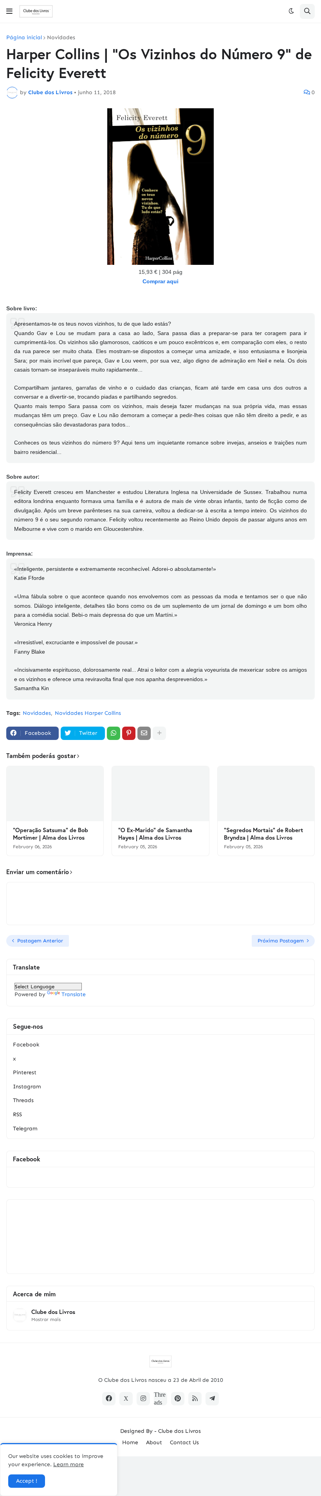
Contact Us (184, 1442)
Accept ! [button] (26, 1481)
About (154, 1442)
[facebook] (108, 1398)
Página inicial (24, 37)
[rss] (195, 1398)
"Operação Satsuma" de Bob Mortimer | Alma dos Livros (50, 834)
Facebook (26, 1044)
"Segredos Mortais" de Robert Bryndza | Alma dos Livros (263, 834)
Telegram (25, 1128)
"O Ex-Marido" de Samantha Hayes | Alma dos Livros (155, 834)
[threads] (160, 1398)
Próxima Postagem (281, 941)
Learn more (68, 1464)
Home (130, 1442)
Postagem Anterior (40, 941)
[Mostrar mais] (159, 733)
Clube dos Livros (53, 1312)
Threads (23, 1100)
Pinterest (24, 1072)
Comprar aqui (160, 281)
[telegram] (212, 1398)
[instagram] (143, 1398)
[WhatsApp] (113, 733)
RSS (17, 1114)
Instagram (27, 1086)
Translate (73, 994)
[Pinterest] (128, 733)
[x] (126, 1398)
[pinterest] (177, 1398)
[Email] (144, 733)
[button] (9, 11)
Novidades (61, 37)
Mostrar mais (46, 1319)
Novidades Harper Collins (88, 713)
